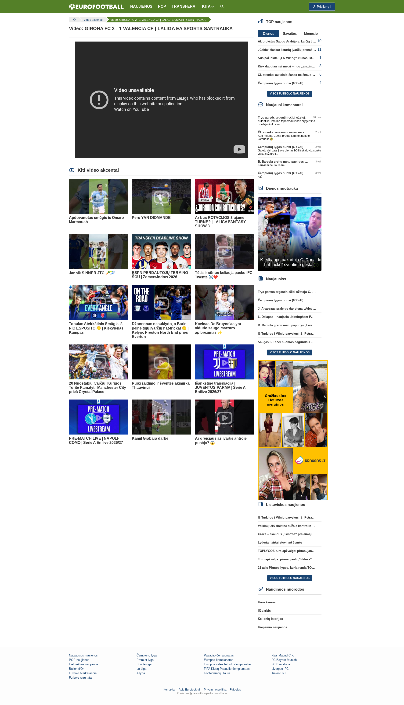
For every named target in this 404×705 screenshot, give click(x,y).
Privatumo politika (215, 689)
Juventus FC (280, 673)
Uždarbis (264, 610)
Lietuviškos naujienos (83, 664)
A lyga (141, 673)
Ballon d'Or (76, 668)
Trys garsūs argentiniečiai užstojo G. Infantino (291, 117)
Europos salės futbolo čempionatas (228, 664)
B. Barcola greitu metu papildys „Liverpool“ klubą (294, 161)
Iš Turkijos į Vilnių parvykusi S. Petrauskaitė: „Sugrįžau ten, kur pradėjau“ (312, 333)
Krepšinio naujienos (272, 627)
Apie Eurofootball (190, 689)
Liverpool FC (280, 668)
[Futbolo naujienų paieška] (222, 7)
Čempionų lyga (147, 655)
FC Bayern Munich (284, 660)
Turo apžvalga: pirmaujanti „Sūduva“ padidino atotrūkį (298, 559)
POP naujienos (79, 660)
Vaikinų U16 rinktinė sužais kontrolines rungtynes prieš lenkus (303, 526)
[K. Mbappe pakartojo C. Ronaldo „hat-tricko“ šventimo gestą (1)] (290, 233)
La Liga (141, 668)
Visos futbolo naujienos (290, 93)
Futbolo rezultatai (80, 677)
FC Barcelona (280, 664)
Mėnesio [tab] (311, 33)
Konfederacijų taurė (217, 673)
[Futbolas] (74, 19)
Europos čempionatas (218, 660)
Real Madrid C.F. (282, 655)
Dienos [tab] (268, 33)
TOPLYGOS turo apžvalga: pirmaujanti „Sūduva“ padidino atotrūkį (306, 551)
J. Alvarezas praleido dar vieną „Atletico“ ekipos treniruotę (300, 308)
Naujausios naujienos (83, 655)
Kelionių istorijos (270, 619)
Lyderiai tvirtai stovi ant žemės (280, 542)
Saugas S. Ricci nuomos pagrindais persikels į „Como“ (298, 342)
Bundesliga (144, 664)
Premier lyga (145, 660)
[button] (208, 7)
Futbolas (235, 689)
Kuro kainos (266, 602)
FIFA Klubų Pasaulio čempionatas (227, 668)
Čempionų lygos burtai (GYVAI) (280, 83)
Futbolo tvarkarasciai (83, 673)
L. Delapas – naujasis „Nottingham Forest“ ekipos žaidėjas (300, 317)
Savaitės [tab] (290, 33)
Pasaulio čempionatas (219, 655)
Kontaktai (169, 689)
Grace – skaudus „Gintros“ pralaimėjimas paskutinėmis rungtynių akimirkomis (315, 534)
